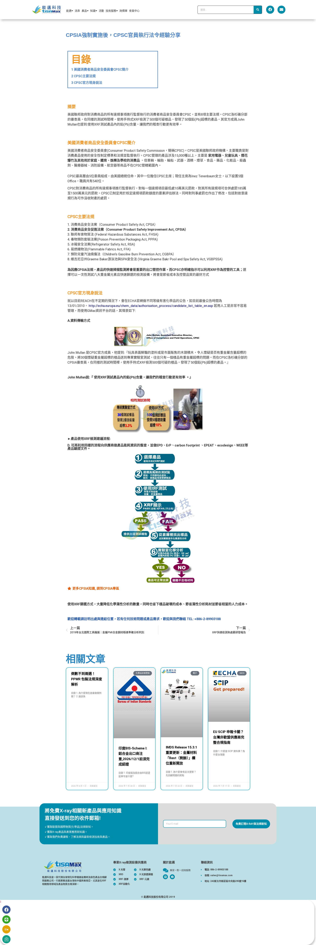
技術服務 (111, 10)
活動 (101, 10)
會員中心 (134, 10)
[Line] (6, 919)
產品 (84, 10)
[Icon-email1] (6, 939)
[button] (0, 901)
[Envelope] (281, 10)
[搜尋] (258, 10)
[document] (158, 922)
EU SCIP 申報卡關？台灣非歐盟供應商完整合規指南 (228, 737)
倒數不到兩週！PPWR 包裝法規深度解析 (86, 679)
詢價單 (123, 10)
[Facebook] (270, 10)
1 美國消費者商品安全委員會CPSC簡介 (100, 70)
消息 (77, 10)
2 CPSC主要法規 (83, 76)
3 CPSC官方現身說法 (86, 83)
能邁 (68, 10)
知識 (92, 10)
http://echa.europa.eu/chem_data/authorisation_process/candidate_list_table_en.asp (151, 306)
